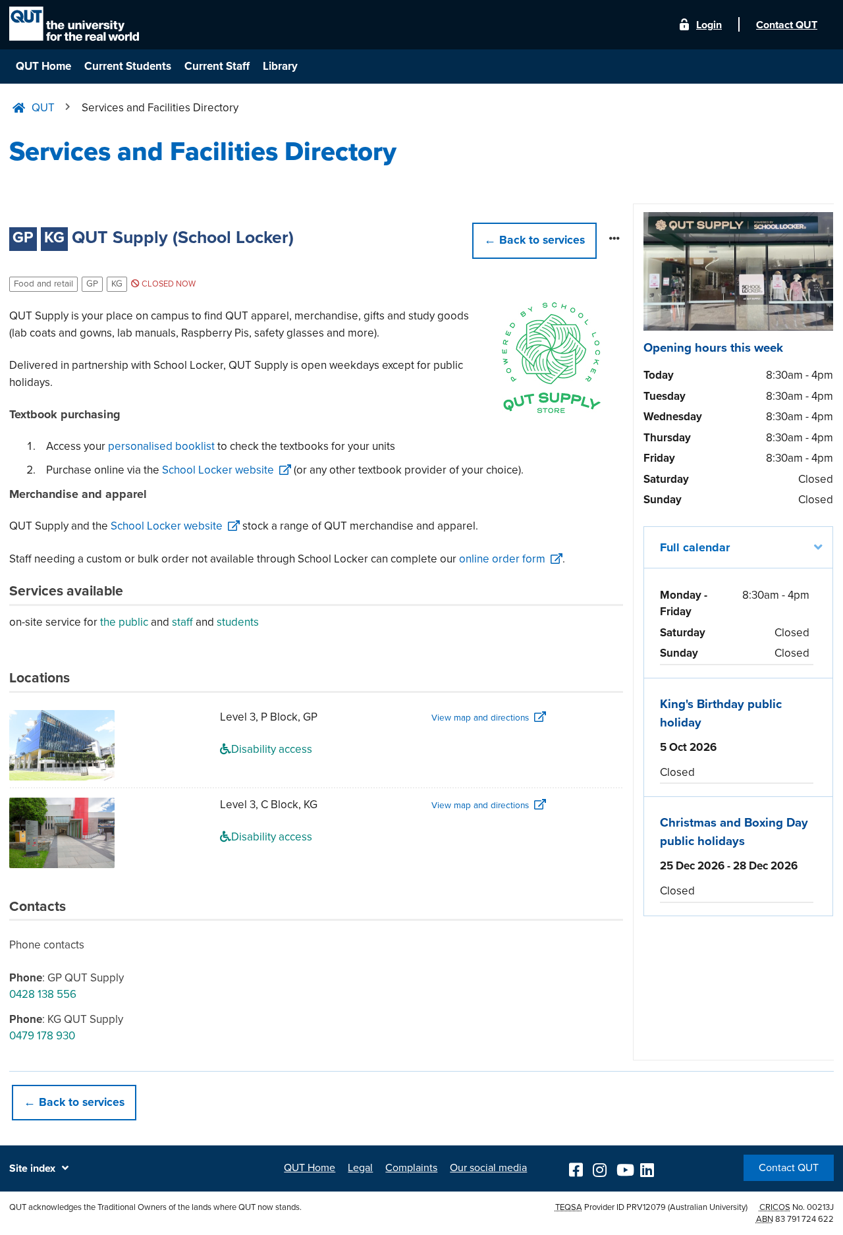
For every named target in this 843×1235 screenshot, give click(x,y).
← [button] (534, 240)
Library (280, 66)
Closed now (168, 284)
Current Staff (217, 66)
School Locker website (218, 470)
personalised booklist (161, 446)
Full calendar (695, 547)
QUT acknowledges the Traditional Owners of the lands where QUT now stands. (155, 1207)
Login (709, 25)
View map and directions (480, 718)
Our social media (488, 1167)
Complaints (411, 1167)
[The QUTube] (624, 1168)
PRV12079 (646, 1207)
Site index (32, 1168)
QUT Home (43, 66)
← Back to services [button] (74, 1102)
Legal (360, 1167)
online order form (502, 559)
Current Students (127, 66)
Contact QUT (789, 1167)
